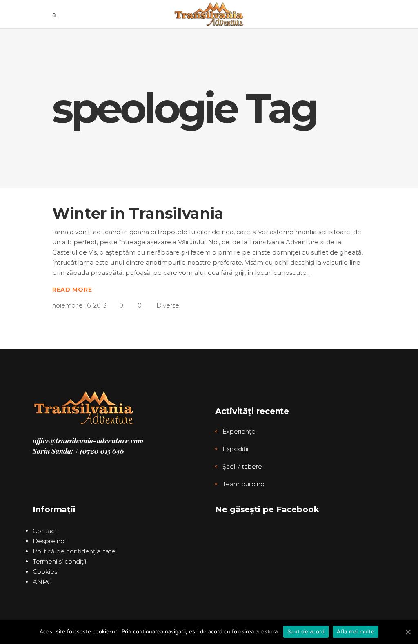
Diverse (167, 305)
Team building (243, 484)
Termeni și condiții (59, 561)
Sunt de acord (306, 631)
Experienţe (239, 431)
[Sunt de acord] (408, 632)
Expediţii (235, 449)
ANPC (42, 582)
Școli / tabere (242, 466)
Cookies (45, 571)
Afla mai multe (355, 631)
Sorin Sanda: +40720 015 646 (78, 450)
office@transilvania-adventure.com (88, 440)
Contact (45, 531)
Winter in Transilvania (138, 213)
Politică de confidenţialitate (74, 551)
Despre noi (49, 541)
